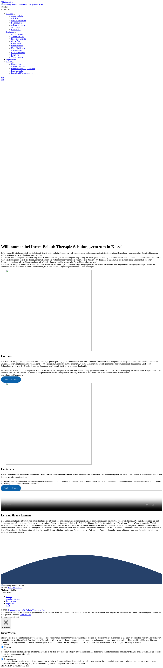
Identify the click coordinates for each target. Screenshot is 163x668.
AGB (8, 606)
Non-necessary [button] (7, 656)
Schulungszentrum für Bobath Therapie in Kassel (27, 610)
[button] (81, 236)
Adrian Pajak (16, 50)
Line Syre (15, 55)
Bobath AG (16, 30)
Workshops (15, 27)
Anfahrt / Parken (18, 66)
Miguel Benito (17, 34)
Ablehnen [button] (15, 615)
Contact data (16, 64)
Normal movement (18, 20)
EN (2, 77)
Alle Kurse (15, 18)
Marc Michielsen (18, 48)
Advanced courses (18, 25)
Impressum (10, 603)
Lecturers (10, 32)
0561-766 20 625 (15, 588)
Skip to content (7, 2)
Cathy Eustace (17, 41)
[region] (81, 161)
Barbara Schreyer (18, 52)
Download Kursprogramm (21, 73)
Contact (9, 62)
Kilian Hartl (16, 43)
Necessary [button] (5, 645)
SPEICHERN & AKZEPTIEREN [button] (15, 666)
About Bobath (17, 16)
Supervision (11, 59)
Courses (9, 14)
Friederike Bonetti (18, 39)
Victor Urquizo (17, 57)
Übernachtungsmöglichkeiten (23, 69)
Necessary (8, 647)
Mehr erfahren (11, 379)
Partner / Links (17, 71)
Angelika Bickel (17, 36)
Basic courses (16, 23)
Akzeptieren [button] (6, 615)
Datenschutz (11, 601)
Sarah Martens (17, 46)
